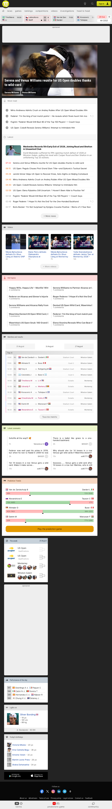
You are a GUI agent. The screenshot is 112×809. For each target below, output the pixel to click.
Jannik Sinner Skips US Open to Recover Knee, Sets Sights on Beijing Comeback (50, 174)
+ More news (50, 216)
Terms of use (44, 798)
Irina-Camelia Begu (20, 750)
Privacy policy (56, 798)
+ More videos (49, 266)
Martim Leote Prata (21, 760)
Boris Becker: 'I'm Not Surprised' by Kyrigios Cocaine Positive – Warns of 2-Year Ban (52, 207)
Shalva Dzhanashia (20, 764)
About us (23, 798)
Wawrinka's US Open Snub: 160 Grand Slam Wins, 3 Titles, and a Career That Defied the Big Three (28, 322)
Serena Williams (12, 92)
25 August (20, 346)
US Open (22, 548)
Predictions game (56, 807)
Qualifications (23, 551)
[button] (92, 3)
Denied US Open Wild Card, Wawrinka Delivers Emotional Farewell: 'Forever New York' (72, 305)
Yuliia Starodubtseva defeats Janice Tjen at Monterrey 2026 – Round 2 (83, 254)
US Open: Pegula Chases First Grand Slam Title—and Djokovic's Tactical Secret (50, 168)
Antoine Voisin (18, 755)
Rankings (28, 11)
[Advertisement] (56, 35)
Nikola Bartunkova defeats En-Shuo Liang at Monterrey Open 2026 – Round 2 (61, 254)
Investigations (67, 11)
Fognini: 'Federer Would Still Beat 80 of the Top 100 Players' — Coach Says (45, 122)
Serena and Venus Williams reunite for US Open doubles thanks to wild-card (48, 82)
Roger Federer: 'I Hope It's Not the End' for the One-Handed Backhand (46, 201)
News (9, 11)
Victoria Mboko (19, 745)
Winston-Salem (25, 573)
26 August (43, 541)
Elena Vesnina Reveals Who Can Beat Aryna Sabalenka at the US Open (72, 322)
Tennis (19, 807)
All (104, 20)
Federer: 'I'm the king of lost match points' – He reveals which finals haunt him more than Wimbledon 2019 (49, 116)
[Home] (3, 11)
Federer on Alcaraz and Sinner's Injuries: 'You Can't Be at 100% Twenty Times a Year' (28, 296)
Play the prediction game (50, 529)
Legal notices (68, 798)
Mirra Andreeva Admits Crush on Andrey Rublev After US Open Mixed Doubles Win (49, 110)
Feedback (88, 798)
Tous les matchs (49, 417)
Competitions (42, 11)
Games (18, 11)
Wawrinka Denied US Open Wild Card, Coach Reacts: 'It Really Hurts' (28, 314)
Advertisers (33, 798)
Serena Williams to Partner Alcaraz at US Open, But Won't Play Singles (72, 288)
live (102, 17)
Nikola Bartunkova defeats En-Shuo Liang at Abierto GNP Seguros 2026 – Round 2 (15, 254)
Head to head (83, 11)
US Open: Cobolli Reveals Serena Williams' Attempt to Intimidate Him (43, 128)
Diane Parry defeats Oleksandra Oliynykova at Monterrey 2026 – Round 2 (37, 254)
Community (93, 807)
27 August (79, 346)
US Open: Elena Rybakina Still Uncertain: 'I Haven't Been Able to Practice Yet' (49, 190)
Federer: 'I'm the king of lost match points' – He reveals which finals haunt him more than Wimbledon (72, 314)
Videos (54, 11)
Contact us (79, 798)
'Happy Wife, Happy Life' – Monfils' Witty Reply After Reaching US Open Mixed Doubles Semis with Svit (28, 288)
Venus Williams (29, 92)
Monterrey (22, 563)
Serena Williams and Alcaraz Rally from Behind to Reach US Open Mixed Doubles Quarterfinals (28, 305)
